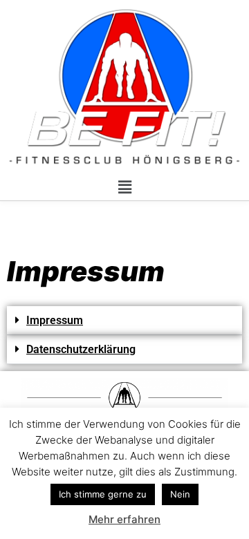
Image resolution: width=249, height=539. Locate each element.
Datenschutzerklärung (81, 349)
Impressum (54, 320)
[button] (124, 187)
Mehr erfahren (124, 519)
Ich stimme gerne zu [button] (103, 494)
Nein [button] (180, 494)
